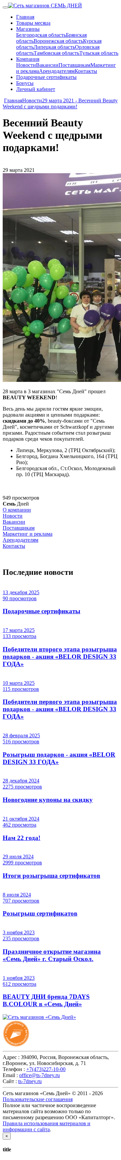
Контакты (86, 71)
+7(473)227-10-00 (46, 1069)
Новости (26, 65)
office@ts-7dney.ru (39, 1075)
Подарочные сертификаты (46, 77)
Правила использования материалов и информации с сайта (46, 1126)
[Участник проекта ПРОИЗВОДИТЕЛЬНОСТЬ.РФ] (16, 1045)
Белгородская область (41, 35)
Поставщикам (74, 65)
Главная (25, 17)
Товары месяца (33, 23)
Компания (27, 59)
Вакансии (47, 65)
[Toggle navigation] (5, 7)
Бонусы (25, 83)
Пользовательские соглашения (38, 1099)
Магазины (28, 29)
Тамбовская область (56, 53)
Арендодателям (57, 71)
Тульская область (98, 53)
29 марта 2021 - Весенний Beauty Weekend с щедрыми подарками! (60, 103)
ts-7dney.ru (30, 1081)
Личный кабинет (35, 89)
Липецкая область (54, 47)
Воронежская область (58, 41)
